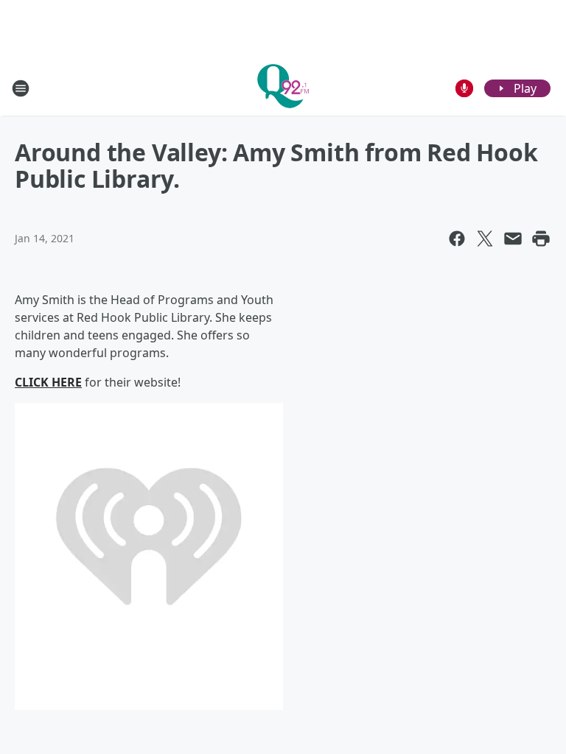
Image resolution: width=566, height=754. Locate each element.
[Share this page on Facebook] (457, 238)
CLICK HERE (48, 382)
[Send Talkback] (464, 88)
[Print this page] (541, 238)
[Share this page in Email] (513, 238)
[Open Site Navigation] (20, 88)
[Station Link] (283, 88)
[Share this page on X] (485, 238)
